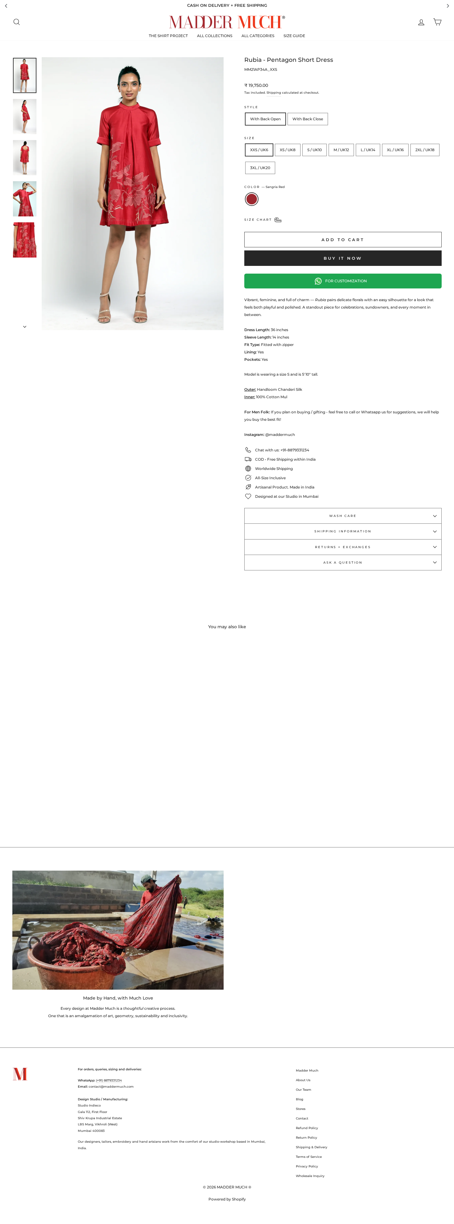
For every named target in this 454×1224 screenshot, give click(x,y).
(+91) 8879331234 (109, 1080)
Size (249, 138)
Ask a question (343, 562)
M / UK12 (341, 149)
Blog (299, 1099)
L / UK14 (368, 149)
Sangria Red (252, 199)
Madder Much (307, 1070)
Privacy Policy (307, 1166)
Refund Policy (307, 1128)
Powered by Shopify (227, 1199)
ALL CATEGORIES (258, 35)
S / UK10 (314, 149)
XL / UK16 (395, 149)
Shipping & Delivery (311, 1147)
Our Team (303, 1090)
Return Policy (306, 1138)
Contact (302, 1118)
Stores (300, 1109)
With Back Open (265, 119)
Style (251, 107)
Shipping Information (343, 531)
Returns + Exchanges (343, 547)
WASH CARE (343, 516)
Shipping (274, 93)
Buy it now (343, 258)
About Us (303, 1080)
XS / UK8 (288, 149)
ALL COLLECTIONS (214, 35)
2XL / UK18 (425, 149)
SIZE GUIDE (294, 35)
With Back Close (307, 119)
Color (264, 187)
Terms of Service (309, 1157)
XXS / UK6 (259, 149)
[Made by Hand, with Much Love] (118, 930)
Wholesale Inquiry (310, 1176)
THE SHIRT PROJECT (168, 35)
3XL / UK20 (260, 167)
